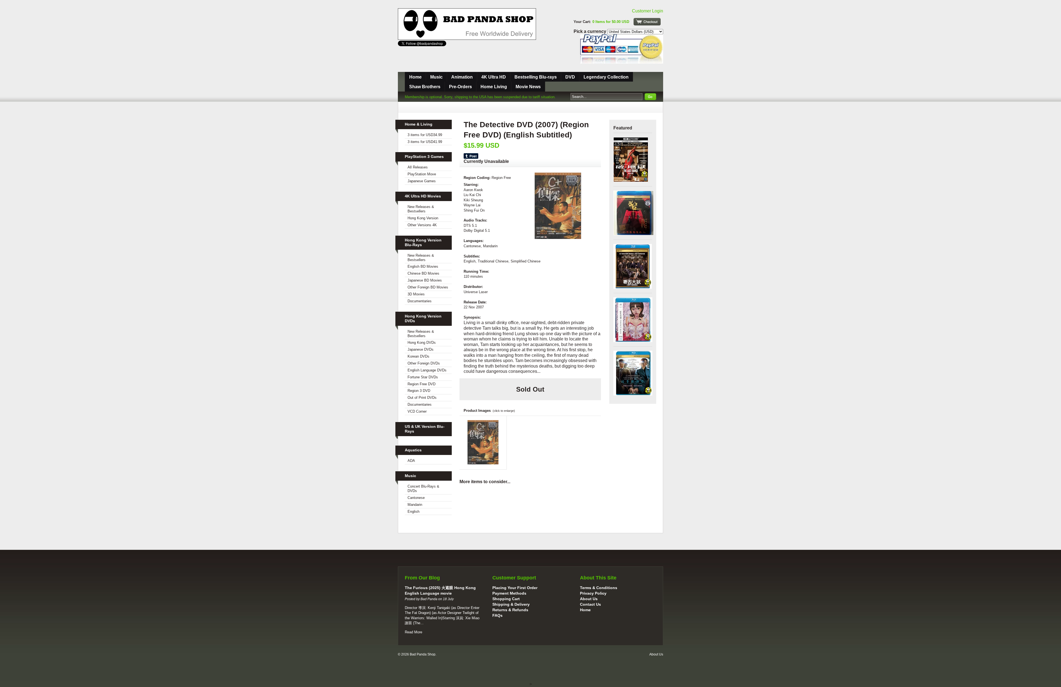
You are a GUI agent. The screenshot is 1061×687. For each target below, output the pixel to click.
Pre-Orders (460, 86)
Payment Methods (509, 593)
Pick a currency (590, 31)
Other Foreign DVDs (424, 363)
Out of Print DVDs (422, 397)
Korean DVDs (418, 356)
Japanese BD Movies (425, 280)
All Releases (418, 167)
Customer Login (647, 11)
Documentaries (420, 301)
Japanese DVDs (421, 349)
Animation (462, 77)
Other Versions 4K (422, 225)
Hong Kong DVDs (422, 342)
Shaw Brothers (424, 86)
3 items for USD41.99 (425, 142)
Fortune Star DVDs (423, 377)
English (413, 511)
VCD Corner (417, 411)
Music (436, 77)
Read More (413, 632)
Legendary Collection (606, 77)
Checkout (647, 21)
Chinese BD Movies (423, 273)
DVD (570, 77)
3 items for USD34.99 (425, 135)
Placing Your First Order (514, 587)
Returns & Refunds (510, 610)
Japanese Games (422, 181)
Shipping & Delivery (511, 604)
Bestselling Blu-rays (535, 77)
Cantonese (416, 498)
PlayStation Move (422, 174)
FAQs (497, 615)
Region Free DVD (421, 384)
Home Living (493, 86)
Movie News (528, 86)
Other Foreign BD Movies (428, 287)
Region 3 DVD (419, 391)
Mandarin (415, 505)
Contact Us (590, 604)
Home (415, 77)
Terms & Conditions (598, 587)
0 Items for (610, 22)
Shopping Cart (506, 599)
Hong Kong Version (423, 218)
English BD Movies (423, 266)
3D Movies (416, 294)
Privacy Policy (593, 593)
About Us (589, 599)
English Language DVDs (427, 370)
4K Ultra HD (493, 77)
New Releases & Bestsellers (421, 209)
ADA (411, 461)
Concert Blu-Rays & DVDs (423, 488)
